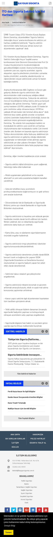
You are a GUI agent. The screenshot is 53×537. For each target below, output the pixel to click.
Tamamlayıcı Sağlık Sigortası (26, 487)
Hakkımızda (38, 435)
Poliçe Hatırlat (37, 439)
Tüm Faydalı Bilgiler (26, 418)
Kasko (26, 484)
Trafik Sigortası (26, 481)
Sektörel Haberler (19, 22)
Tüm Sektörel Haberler (26, 374)
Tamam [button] (8, 532)
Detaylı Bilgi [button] (9, 526)
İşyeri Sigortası (26, 493)
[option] (26, 345)
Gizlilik (15, 447)
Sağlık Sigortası (26, 490)
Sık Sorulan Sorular (15, 439)
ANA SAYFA (15, 435)
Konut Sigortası (26, 499)
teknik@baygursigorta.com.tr (23, 471)
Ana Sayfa (5, 22)
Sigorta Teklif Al (38, 443)
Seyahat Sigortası (26, 496)
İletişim (15, 443)
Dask (26, 503)
